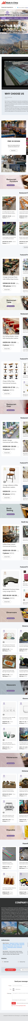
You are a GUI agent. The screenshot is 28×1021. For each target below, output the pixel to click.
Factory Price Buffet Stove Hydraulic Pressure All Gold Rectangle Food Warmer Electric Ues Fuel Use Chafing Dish (9, 790)
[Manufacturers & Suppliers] (9, 2)
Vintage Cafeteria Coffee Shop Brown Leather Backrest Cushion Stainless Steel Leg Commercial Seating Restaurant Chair (11, 486)
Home (3, 18)
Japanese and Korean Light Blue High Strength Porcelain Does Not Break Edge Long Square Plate (8, 671)
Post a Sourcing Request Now (19, 1005)
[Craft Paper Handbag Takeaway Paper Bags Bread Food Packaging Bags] (9, 879)
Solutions (22, 18)
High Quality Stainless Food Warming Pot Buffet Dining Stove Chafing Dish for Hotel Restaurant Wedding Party (8, 816)
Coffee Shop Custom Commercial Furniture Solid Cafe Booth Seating (10, 545)
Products (10, 18)
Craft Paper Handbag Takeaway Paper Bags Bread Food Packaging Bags (9, 888)
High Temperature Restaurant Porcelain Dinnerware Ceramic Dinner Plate (8, 645)
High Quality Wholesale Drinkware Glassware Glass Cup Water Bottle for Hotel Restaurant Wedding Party (9, 743)
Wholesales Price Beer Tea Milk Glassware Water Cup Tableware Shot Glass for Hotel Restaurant (8, 718)
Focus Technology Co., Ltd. (17, 1015)
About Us (16, 18)
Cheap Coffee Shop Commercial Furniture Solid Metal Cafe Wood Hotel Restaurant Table (10, 382)
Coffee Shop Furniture (12, 947)
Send (14, 1003)
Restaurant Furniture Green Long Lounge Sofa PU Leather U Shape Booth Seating (11, 590)
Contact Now (7, 289)
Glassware (5, 949)
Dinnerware (19, 947)
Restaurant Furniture (14, 943)
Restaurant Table (15, 944)
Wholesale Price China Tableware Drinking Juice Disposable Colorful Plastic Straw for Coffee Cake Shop (8, 863)
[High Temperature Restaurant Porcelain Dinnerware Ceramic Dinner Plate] (9, 636)
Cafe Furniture (17, 946)
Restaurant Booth (9, 946)
